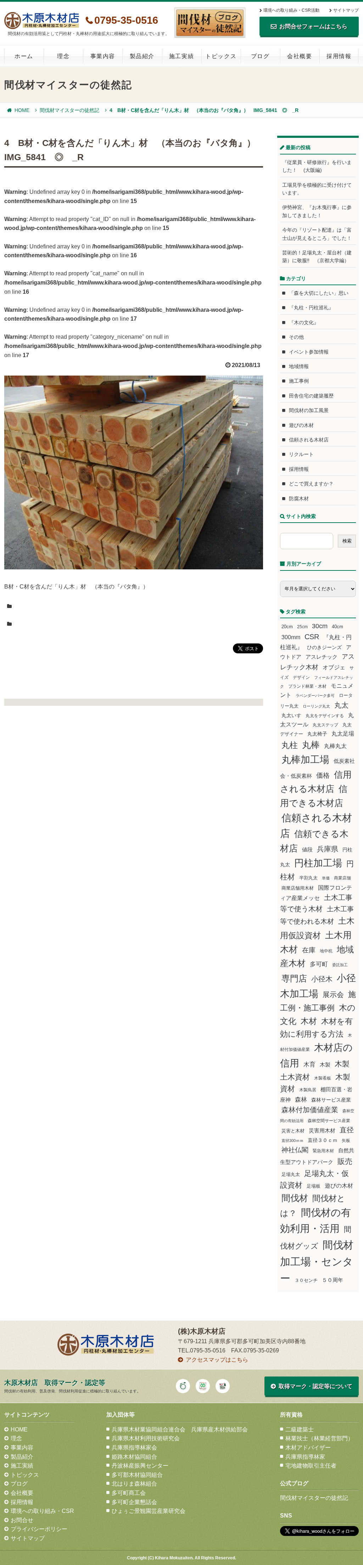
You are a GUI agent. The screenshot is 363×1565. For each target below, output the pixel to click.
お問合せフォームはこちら (313, 26)
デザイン (301, 677)
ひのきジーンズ (324, 647)
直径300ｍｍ (292, 1140)
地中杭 (326, 950)
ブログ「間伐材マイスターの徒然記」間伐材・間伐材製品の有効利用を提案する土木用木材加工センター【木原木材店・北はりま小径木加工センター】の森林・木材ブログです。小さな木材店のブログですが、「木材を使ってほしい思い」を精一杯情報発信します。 (209, 22)
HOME (22, 110)
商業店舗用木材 (297, 888)
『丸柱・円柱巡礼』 (311, 307)
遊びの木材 (301, 425)
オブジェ (334, 667)
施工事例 (299, 381)
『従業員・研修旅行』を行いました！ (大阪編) (317, 166)
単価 (326, 878)
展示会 (333, 994)
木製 (325, 1065)
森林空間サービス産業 (329, 1120)
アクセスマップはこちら (217, 1360)
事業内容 (102, 56)
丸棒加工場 (305, 759)
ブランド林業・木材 (307, 686)
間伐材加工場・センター (316, 1261)
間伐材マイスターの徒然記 (69, 110)
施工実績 (181, 56)
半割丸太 (308, 877)
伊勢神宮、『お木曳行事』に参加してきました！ (317, 211)
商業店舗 (342, 878)
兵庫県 (327, 849)
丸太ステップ (325, 724)
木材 (309, 1021)
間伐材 (294, 1198)
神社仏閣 (294, 1150)
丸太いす (291, 715)
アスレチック (321, 657)
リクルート (301, 454)
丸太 (341, 705)
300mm (290, 637)
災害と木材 (293, 1130)
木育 (309, 1064)
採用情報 (338, 56)
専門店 (294, 978)
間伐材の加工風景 (309, 410)
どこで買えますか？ (311, 483)
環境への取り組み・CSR (42, 1511)
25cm (302, 626)
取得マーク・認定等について (315, 1386)
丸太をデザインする (325, 715)
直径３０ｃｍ (322, 1140)
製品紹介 (142, 56)
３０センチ (306, 1280)
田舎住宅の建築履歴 (311, 396)
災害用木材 (322, 1130)
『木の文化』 (304, 322)
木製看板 (322, 1078)
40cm (337, 626)
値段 (307, 849)
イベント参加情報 (309, 352)
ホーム (24, 56)
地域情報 (299, 366)
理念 (63, 56)
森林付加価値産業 (309, 1110)
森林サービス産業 (331, 1100)
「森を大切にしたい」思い (318, 293)
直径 (347, 1130)
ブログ (260, 56)
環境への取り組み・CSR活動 (291, 10)
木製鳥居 (307, 1089)
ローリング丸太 (316, 706)
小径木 (322, 979)
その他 (296, 337)
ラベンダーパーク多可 (315, 695)
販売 (344, 1161)
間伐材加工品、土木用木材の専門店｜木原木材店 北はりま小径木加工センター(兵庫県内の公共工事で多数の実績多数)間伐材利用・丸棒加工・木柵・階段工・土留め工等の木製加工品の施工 (41, 20)
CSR (312, 637)
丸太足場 (342, 734)
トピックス (220, 56)
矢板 (346, 1140)
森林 (301, 1099)
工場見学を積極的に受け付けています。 (317, 189)
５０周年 (332, 1280)
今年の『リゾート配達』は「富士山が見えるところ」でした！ (317, 234)
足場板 (313, 1186)
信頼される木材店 (309, 440)
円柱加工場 (318, 863)
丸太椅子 (317, 734)
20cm (287, 626)
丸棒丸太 (335, 746)
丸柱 (289, 745)
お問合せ (22, 1520)
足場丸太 (290, 1174)
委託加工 (340, 965)
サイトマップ (346, 10)
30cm (320, 626)
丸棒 (311, 745)
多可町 (319, 964)
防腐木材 (299, 498)
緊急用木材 (323, 1150)
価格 (323, 775)
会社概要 (299, 56)
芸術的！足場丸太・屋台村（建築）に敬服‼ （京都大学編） (317, 256)
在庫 (308, 950)
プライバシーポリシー (39, 1529)
